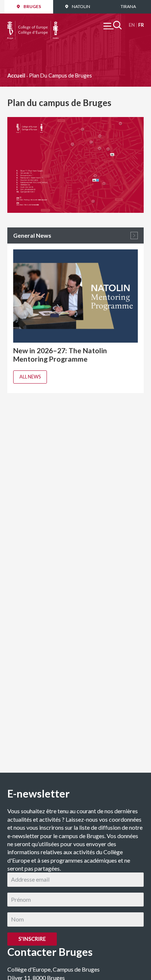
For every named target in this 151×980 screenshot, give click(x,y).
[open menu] (112, 25)
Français (141, 25)
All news (30, 377)
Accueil (16, 75)
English (132, 25)
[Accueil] (33, 24)
